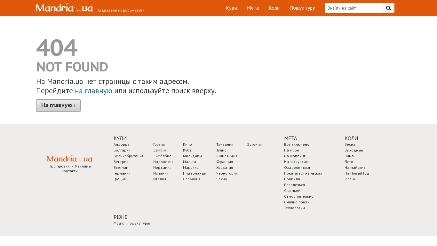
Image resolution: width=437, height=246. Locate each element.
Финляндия (226, 155)
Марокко (191, 167)
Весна (350, 144)
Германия (122, 173)
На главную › (58, 105)
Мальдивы (192, 155)
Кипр (187, 144)
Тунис (221, 150)
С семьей (292, 190)
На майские (355, 167)
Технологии (294, 207)
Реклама (83, 166)
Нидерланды (195, 173)
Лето (349, 161)
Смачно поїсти (297, 202)
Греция (120, 178)
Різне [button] (120, 217)
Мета (253, 7)
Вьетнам (121, 167)
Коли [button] (351, 138)
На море (291, 150)
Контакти (70, 170)
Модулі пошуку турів (132, 223)
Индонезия (163, 161)
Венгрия (121, 161)
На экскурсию (296, 161)
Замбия (160, 150)
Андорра (122, 144)
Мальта (189, 161)
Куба (187, 150)
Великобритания (129, 155)
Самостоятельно (299, 196)
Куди (231, 7)
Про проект (59, 166)
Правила (292, 178)
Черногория (227, 173)
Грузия (159, 144)
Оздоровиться (297, 167)
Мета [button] (290, 138)
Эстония (254, 144)
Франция (224, 161)
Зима (349, 155)
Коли (274, 7)
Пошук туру (302, 7)
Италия (159, 178)
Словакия (191, 178)
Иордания (162, 167)
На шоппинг (295, 155)
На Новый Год (357, 173)
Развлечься (294, 184)
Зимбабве (162, 155)
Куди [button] (120, 138)
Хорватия (224, 167)
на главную (93, 90)
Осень (350, 178)
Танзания (224, 144)
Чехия (221, 178)
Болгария (122, 150)
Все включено (296, 144)
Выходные (354, 150)
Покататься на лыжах (303, 173)
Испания (161, 173)
